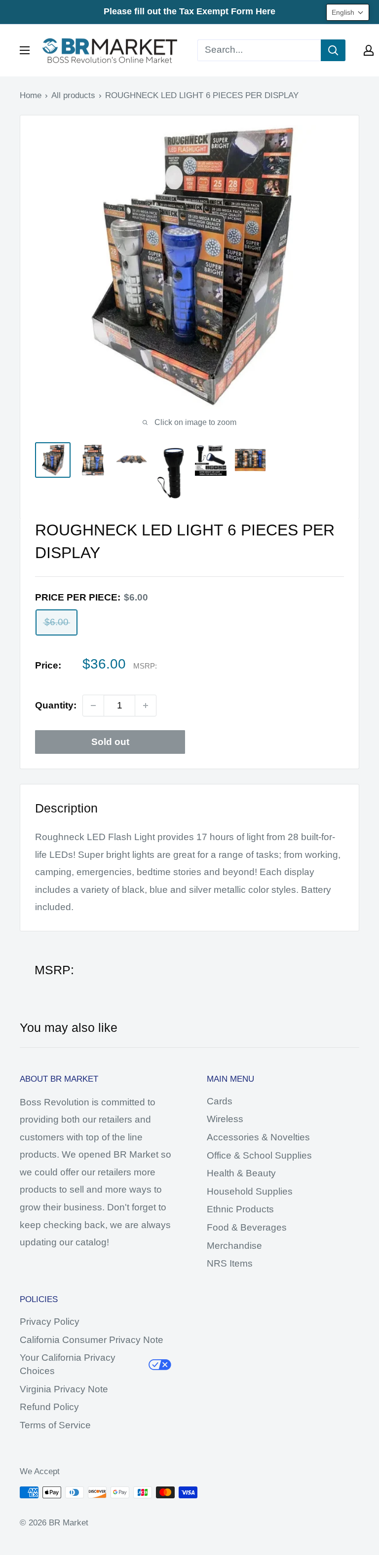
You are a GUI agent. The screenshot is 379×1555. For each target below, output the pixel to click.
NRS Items (230, 1263)
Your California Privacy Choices (67, 1364)
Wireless (225, 1119)
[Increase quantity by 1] (145, 705)
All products (73, 95)
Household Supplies (250, 1191)
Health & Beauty (241, 1173)
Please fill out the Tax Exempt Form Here (189, 11)
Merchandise (234, 1245)
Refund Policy (49, 1407)
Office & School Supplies (259, 1155)
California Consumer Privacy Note (91, 1340)
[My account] (369, 50)
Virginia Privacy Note (64, 1389)
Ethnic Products (240, 1209)
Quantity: (55, 705)
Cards (219, 1101)
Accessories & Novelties (258, 1137)
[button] (348, 12)
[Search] (333, 50)
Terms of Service (55, 1425)
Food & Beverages (247, 1227)
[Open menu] (25, 50)
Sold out (110, 742)
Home (30, 95)
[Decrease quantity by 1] (93, 705)
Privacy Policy (49, 1321)
